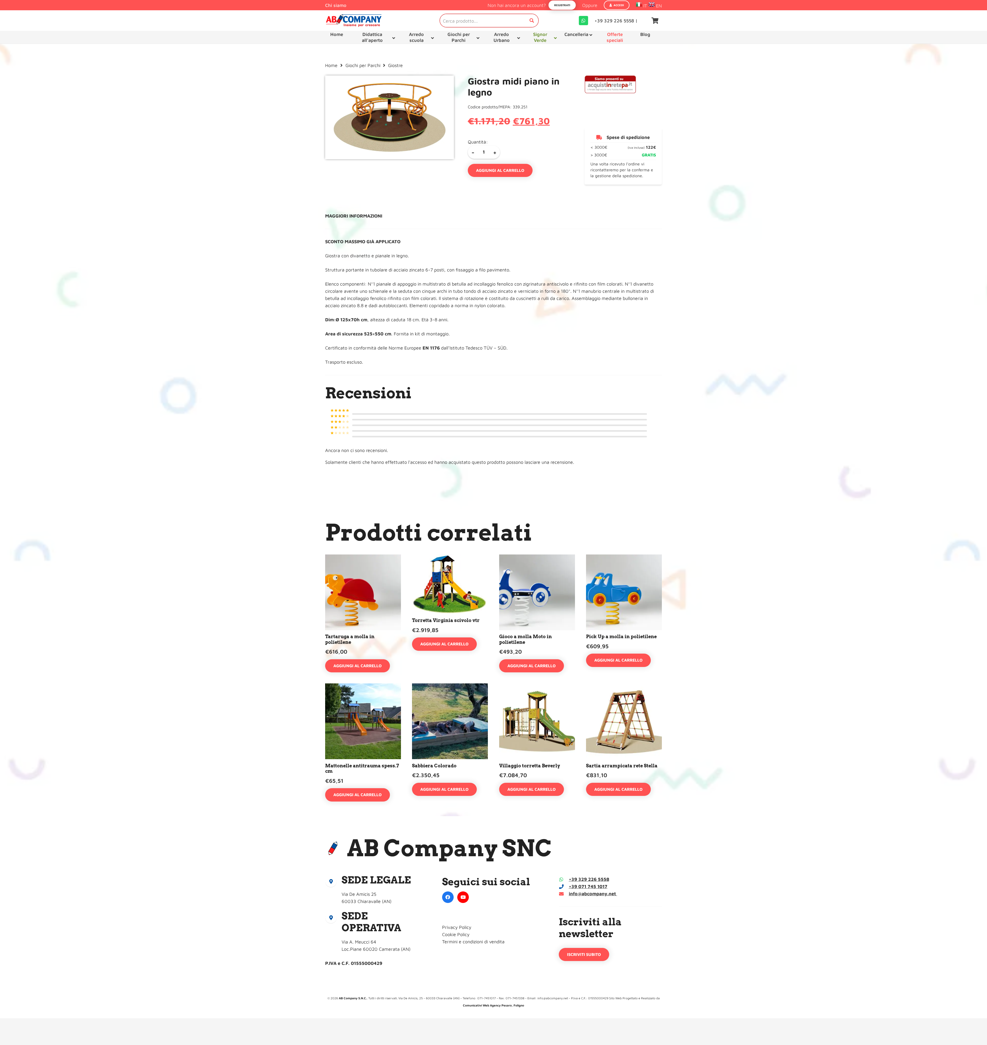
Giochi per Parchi (362, 65)
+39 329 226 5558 (589, 879)
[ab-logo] (353, 20)
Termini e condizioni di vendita (473, 941)
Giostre (395, 65)
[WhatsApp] (583, 20)
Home (331, 65)
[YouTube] (463, 897)
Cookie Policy (456, 934)
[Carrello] (655, 20)
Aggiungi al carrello (500, 170)
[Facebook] (448, 897)
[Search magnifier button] (531, 20)
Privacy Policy (456, 927)
